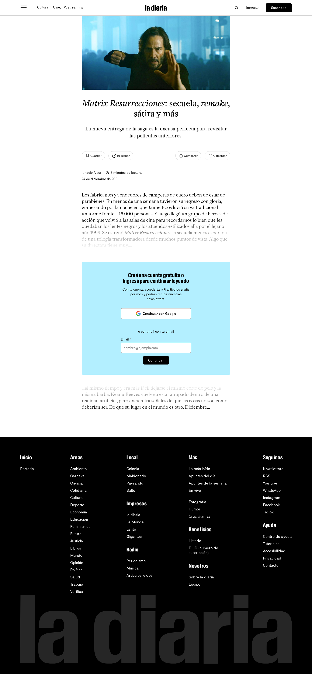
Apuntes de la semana (208, 483)
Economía (78, 512)
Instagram (271, 497)
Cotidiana (78, 490)
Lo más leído (199, 468)
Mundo (76, 555)
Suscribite (279, 8)
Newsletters (273, 468)
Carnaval (78, 476)
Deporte (77, 505)
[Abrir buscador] (236, 8)
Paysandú (134, 483)
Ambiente (78, 468)
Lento (131, 529)
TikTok (268, 512)
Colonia (132, 468)
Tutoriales (271, 543)
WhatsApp (272, 490)
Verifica (76, 591)
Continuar (156, 360)
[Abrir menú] (23, 7)
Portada (27, 468)
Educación (79, 519)
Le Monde (135, 522)
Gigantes (134, 536)
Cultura (42, 7)
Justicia (76, 541)
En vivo (195, 490)
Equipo (194, 584)
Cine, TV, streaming (68, 7)
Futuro (76, 533)
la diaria (133, 515)
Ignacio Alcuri (92, 173)
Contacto (270, 565)
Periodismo (136, 561)
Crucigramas (199, 516)
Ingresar (252, 8)
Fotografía (197, 502)
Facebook (271, 505)
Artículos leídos (139, 575)
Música (132, 568)
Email (126, 339)
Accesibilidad (274, 551)
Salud (75, 577)
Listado (195, 540)
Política (76, 570)
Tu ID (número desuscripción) (203, 550)
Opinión (76, 562)
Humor (194, 509)
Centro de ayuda (277, 536)
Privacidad (272, 558)
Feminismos (80, 526)
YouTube (270, 483)
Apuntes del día (202, 476)
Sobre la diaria (201, 577)
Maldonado (136, 476)
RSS (266, 476)
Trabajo (76, 584)
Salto (130, 490)
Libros (75, 548)
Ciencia (76, 483)
